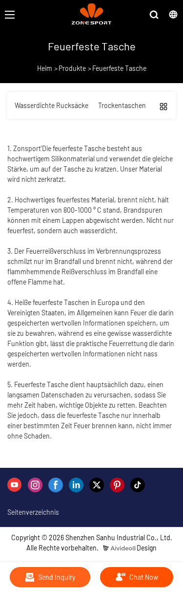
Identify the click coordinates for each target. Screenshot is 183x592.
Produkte (72, 68)
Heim (44, 68)
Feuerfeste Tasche (119, 68)
